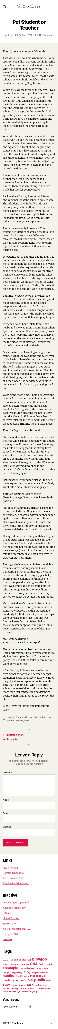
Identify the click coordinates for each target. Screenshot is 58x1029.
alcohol (5, 960)
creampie (10, 968)
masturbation (11, 980)
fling (27, 972)
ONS (30, 980)
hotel (19, 975)
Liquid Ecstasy (11, 918)
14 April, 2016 (25, 35)
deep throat (42, 968)
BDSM (17, 959)
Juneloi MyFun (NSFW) (16, 902)
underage (14, 991)
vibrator (25, 992)
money (24, 980)
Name (6, 800)
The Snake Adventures (16, 883)
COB (41, 964)
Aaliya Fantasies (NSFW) (17, 928)
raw (6, 984)
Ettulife (7, 913)
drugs (6, 972)
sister (38, 985)
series (22, 985)
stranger (15, 988)
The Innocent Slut (13, 878)
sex (49, 717)
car (16, 964)
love (42, 975)
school (43, 717)
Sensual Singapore (13, 872)
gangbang (44, 973)
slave (44, 985)
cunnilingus (26, 717)
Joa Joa (7, 939)
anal (11, 960)
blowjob (10, 717)
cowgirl (48, 964)
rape (48, 980)
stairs (6, 988)
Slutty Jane (9, 923)
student (10, 720)
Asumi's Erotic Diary (14, 907)
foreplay (35, 972)
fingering (16, 972)
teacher (19, 720)
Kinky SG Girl (10, 934)
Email (5, 813)
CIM (17, 717)
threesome (43, 988)
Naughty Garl (10, 867)
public (36, 717)
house (26, 976)
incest (34, 975)
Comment (8, 772)
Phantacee (18, 1023)
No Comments (46, 35)
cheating (24, 964)
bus (12, 964)
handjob (8, 975)
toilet (26, 720)
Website (7, 827)
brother (6, 964)
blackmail (26, 960)
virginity (33, 991)
